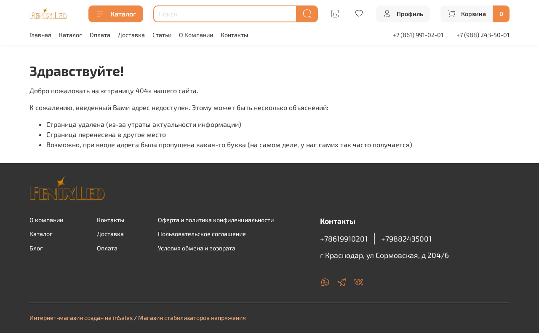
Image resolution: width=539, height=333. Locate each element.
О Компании (196, 34)
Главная (40, 34)
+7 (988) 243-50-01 (483, 34)
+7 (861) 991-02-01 (418, 34)
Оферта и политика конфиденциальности (216, 219)
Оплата (100, 34)
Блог (36, 248)
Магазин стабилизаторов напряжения (192, 317)
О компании (46, 219)
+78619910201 (344, 238)
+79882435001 (406, 238)
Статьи (161, 34)
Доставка (131, 34)
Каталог (123, 14)
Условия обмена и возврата (196, 248)
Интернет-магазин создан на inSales (81, 317)
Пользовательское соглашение (202, 233)
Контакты (234, 34)
